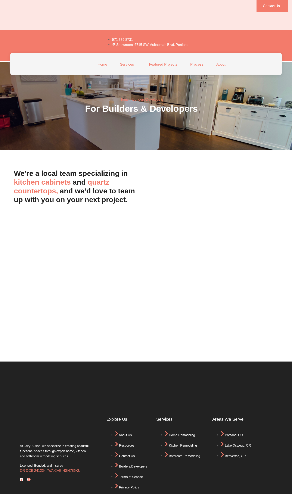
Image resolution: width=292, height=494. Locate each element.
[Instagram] (29, 479)
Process (197, 64)
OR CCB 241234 (33, 470)
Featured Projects (163, 64)
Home (102, 64)
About (221, 64)
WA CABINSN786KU (64, 470)
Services (127, 64)
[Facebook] (21, 479)
